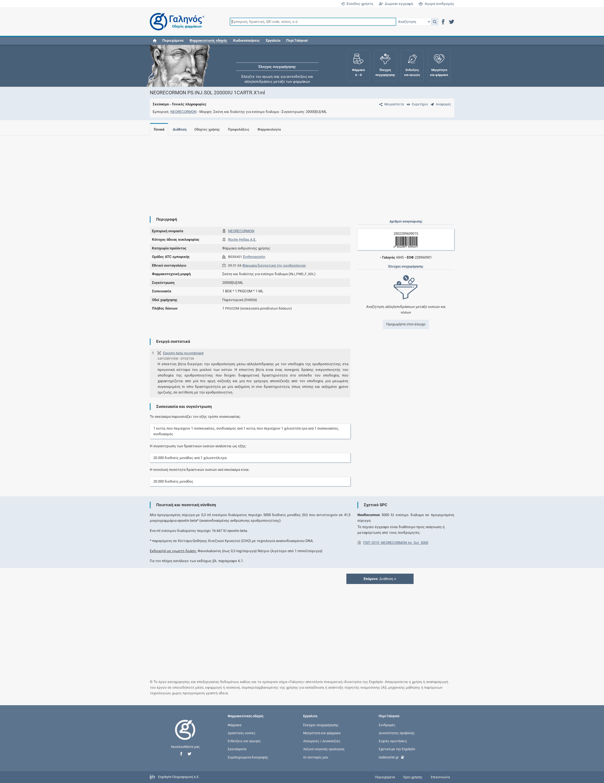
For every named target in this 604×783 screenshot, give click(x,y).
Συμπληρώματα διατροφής (248, 757)
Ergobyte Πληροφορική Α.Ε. (179, 777)
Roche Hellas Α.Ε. (242, 239)
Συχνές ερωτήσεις (393, 741)
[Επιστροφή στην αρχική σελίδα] (185, 735)
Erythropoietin (254, 257)
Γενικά (159, 129)
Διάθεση (179, 129)
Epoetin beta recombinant (183, 353)
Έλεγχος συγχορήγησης (277, 59)
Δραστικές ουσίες (242, 733)
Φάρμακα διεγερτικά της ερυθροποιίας (274, 265)
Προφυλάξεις (238, 129)
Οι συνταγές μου (315, 757)
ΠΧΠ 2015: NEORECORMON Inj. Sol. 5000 (395, 543)
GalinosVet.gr (389, 757)
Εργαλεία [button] (273, 40)
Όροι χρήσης (412, 777)
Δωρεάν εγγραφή (398, 4)
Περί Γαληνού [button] (297, 40)
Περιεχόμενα (172, 40)
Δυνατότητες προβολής (397, 733)
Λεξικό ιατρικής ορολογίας (324, 749)
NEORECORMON (183, 112)
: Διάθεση (380, 579)
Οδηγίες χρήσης (207, 129)
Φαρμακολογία (269, 129)
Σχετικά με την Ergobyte (397, 749)
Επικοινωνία (440, 777)
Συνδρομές (387, 725)
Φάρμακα (234, 725)
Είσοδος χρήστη (359, 4)
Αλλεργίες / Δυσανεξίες (321, 741)
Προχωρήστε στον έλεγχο (405, 324)
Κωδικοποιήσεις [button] (246, 40)
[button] (435, 21)
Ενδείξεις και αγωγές (244, 741)
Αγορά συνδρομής (438, 4)
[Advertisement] (287, 172)
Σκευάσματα (237, 749)
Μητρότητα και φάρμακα (321, 733)
